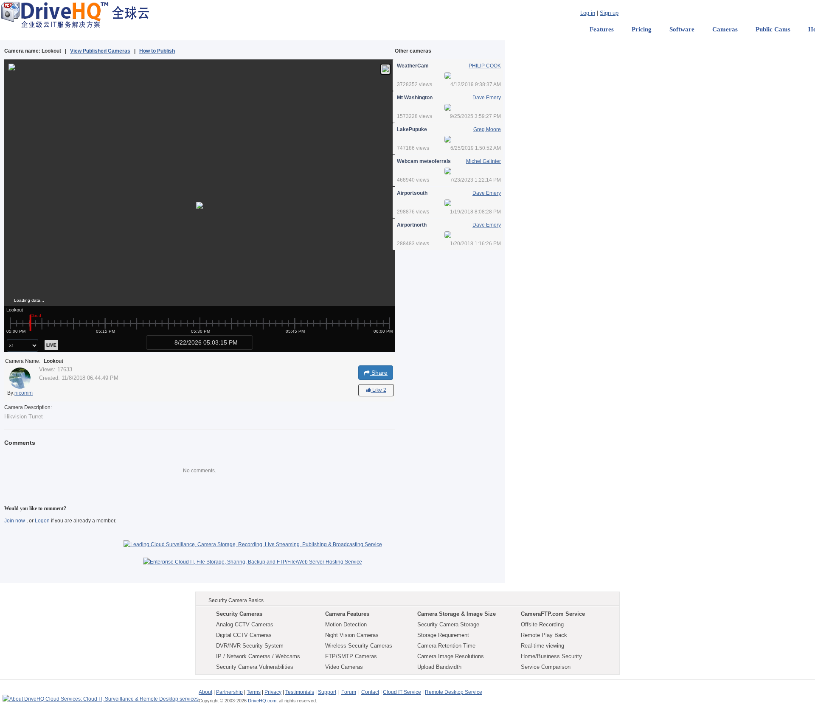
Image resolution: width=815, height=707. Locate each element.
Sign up (609, 13)
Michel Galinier (483, 161)
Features (602, 29)
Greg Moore (487, 129)
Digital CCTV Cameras (244, 635)
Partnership (229, 692)
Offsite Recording (542, 624)
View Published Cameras (100, 51)
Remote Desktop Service (453, 692)
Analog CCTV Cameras (244, 624)
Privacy (272, 692)
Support (327, 692)
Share (379, 372)
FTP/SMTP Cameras (351, 656)
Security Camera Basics (236, 600)
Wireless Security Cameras (358, 645)
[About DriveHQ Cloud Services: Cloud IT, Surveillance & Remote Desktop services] (101, 695)
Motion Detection (346, 624)
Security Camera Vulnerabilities (254, 667)
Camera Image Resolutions (450, 656)
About (205, 692)
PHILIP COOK (485, 66)
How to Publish (157, 51)
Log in (587, 13)
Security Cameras (239, 614)
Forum (348, 692)
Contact (370, 692)
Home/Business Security (551, 656)
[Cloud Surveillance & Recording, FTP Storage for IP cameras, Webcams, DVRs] (75, 14)
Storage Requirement (443, 635)
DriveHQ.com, (263, 700)
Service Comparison (545, 667)
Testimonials (299, 692)
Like (378, 390)
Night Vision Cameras (352, 635)
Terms (254, 692)
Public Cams (773, 29)
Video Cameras (344, 667)
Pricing (642, 29)
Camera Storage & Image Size (456, 614)
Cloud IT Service (402, 692)
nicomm (23, 393)
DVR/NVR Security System (250, 645)
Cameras (725, 29)
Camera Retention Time (446, 645)
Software (681, 29)
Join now (15, 521)
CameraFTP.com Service (553, 614)
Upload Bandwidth (439, 667)
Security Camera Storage (448, 624)
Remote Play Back (544, 635)
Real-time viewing (542, 645)
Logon (42, 521)
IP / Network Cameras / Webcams (258, 656)
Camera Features (347, 614)
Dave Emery (486, 98)
